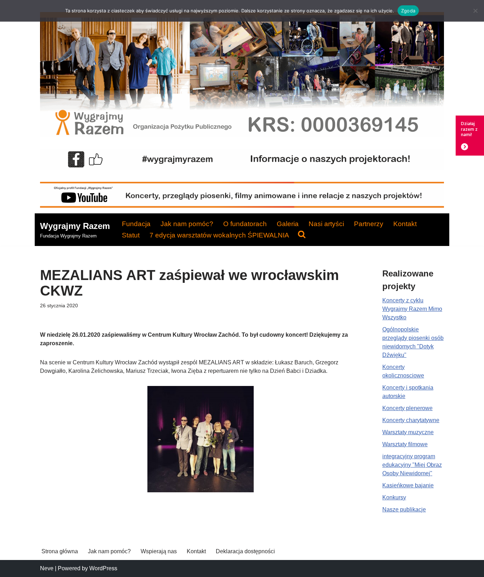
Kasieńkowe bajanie (408, 485)
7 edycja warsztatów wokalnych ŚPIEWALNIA (219, 235)
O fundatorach (245, 224)
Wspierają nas (159, 551)
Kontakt (405, 224)
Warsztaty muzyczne (408, 432)
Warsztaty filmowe (405, 444)
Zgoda (408, 10)
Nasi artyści (326, 224)
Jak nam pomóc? (187, 224)
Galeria (288, 224)
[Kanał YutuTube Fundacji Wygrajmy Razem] (242, 206)
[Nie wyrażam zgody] (475, 10)
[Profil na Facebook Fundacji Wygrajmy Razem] (242, 168)
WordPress (103, 568)
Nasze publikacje (404, 509)
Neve (47, 568)
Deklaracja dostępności (245, 551)
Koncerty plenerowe (407, 408)
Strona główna (59, 551)
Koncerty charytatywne (410, 420)
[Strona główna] (242, 135)
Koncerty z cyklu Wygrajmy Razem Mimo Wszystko (412, 308)
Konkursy (394, 497)
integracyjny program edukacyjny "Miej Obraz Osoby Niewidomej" (412, 464)
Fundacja (136, 224)
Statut (131, 235)
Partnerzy (368, 224)
